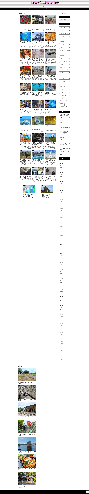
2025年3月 (61, 199)
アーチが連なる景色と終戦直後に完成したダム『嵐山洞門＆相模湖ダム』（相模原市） (65, 153)
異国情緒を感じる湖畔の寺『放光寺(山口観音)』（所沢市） (65, 128)
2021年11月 (61, 289)
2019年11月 (61, 343)
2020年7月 (61, 325)
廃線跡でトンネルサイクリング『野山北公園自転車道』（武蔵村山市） (65, 119)
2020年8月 (61, 323)
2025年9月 (61, 185)
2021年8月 (61, 296)
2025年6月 (61, 192)
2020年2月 (61, 336)
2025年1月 (61, 203)
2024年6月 (61, 219)
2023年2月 (61, 255)
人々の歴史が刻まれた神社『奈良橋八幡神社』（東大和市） (65, 144)
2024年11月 (61, 208)
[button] (69, 13)
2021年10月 (62, 291)
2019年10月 (62, 345)
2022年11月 (61, 262)
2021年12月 (62, 287)
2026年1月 (61, 176)
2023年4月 (61, 251)
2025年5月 (61, 194)
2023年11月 (61, 235)
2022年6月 (61, 273)
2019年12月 (62, 341)
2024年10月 (62, 210)
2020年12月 (62, 314)
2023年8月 (61, 242)
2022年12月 (62, 260)
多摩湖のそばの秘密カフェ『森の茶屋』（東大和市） (65, 137)
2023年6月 (61, 246)
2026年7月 (61, 163)
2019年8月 (61, 350)
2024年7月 (61, 217)
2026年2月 (61, 174)
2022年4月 (61, 278)
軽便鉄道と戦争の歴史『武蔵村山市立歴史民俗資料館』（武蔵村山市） (65, 124)
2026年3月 (61, 172)
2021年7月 (61, 298)
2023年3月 (61, 253)
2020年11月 (61, 316)
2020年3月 (61, 334)
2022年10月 (62, 264)
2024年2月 (61, 228)
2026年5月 (61, 167)
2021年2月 (61, 309)
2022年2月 (61, 282)
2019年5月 (61, 357)
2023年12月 (62, 233)
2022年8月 (61, 269)
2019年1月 (61, 359)
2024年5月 (61, 221)
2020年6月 (61, 327)
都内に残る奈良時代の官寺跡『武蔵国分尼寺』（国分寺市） (65, 115)
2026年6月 (61, 165)
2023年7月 (61, 244)
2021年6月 (61, 300)
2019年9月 (61, 348)
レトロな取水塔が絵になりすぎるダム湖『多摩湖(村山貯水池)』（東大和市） (65, 132)
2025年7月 (61, 190)
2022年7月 (61, 271)
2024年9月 (61, 212)
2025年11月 (61, 181)
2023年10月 (62, 237)
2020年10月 (62, 318)
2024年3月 (61, 226)
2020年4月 (61, 332)
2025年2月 (61, 201)
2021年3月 (61, 307)
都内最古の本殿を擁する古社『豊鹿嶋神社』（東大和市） (64, 140)
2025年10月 (62, 183)
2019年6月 (61, 354)
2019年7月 (61, 352)
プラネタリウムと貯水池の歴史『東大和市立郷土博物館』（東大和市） (65, 148)
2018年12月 (62, 361)
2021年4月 (61, 305)
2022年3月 (61, 280)
